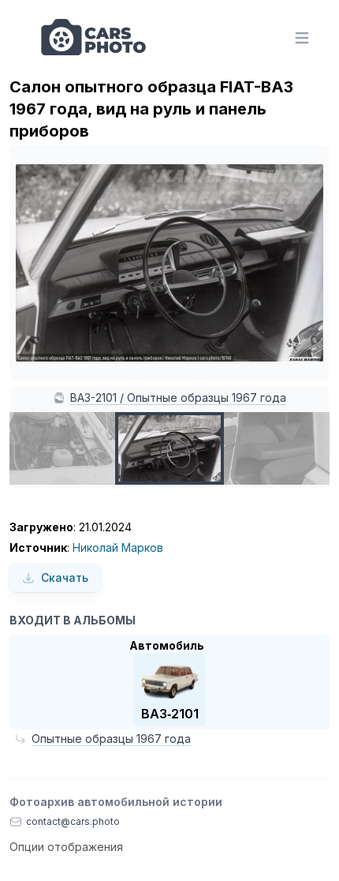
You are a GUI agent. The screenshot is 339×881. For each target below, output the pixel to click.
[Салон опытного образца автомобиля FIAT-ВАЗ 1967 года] (278, 448)
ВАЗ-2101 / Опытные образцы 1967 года (178, 397)
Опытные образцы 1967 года (111, 738)
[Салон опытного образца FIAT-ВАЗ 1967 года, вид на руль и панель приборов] (169, 448)
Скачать (64, 577)
